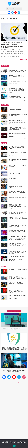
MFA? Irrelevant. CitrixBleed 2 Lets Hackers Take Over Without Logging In (17, 135)
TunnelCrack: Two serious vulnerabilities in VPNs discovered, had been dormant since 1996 (18, 77)
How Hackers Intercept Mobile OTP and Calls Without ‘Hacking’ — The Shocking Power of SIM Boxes (17, 70)
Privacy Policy (21, 382)
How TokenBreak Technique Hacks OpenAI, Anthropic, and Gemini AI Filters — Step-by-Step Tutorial (17, 238)
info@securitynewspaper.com (10, 382)
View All (25, 100)
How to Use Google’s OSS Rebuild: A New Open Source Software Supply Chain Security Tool (17, 128)
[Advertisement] (14, 401)
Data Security (13, 49)
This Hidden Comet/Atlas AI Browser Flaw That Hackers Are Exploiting (17, 122)
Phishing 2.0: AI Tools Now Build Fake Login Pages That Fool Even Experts (17, 231)
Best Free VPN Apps (13, 178)
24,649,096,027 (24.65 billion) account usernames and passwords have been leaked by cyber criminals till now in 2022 (14, 370)
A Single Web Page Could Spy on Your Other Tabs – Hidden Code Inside (16, 147)
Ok (14, 446)
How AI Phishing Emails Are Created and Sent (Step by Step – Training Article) (18, 154)
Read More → (23, 59)
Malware (18, 49)
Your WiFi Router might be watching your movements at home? (16, 186)
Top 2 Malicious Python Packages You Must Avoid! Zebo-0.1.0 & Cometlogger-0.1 (17, 297)
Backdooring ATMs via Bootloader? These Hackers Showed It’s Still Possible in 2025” (17, 277)
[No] (26, 443)
